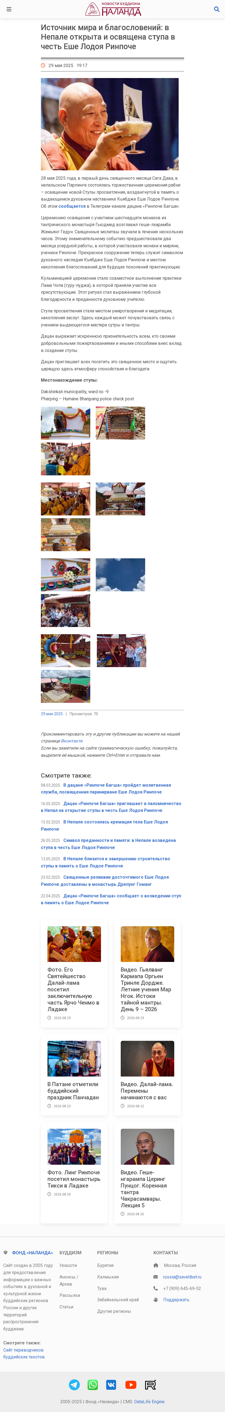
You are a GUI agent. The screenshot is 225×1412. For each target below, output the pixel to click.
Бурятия (105, 1265)
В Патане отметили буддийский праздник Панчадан (73, 1091)
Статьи (66, 1307)
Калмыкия (108, 1277)
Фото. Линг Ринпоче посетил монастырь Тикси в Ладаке (73, 1179)
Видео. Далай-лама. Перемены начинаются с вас (147, 1091)
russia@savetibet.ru (182, 1277)
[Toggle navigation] (9, 9)
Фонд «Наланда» (32, 1252)
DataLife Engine (149, 1401)
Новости (68, 1265)
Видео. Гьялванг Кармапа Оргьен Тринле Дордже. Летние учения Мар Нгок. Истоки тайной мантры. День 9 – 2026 (146, 989)
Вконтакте (71, 741)
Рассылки (70, 1295)
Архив (66, 1284)
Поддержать (176, 1299)
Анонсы (67, 1277)
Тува (101, 1288)
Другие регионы (114, 1311)
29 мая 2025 (52, 714)
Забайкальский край (118, 1299)
